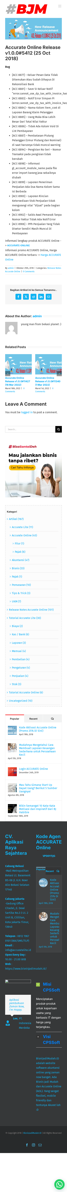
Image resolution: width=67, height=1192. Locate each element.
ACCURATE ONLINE (18, 245)
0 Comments (29, 271)
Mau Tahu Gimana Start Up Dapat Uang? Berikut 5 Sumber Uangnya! (38, 788)
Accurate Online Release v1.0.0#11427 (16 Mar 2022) (17, 381)
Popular (14, 718)
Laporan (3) (19, 642)
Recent (33, 718)
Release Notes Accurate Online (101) (31, 609)
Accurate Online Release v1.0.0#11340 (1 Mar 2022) (47, 381)
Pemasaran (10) (21, 585)
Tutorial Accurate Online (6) (26, 692)
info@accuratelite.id (18, 950)
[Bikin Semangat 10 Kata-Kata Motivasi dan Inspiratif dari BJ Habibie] (12, 806)
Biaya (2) (17, 626)
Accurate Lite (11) (22, 527)
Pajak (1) (17, 576)
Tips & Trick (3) (21, 593)
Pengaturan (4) (21, 667)
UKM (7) (16, 601)
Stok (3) (16, 684)
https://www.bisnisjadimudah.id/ (26, 968)
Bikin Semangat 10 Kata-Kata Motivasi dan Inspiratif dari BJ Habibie (37, 809)
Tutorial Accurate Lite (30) (25, 618)
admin (11, 268)
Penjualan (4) (20, 676)
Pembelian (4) (20, 659)
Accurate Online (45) (24, 535)
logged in (27, 412)
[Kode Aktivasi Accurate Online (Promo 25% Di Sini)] (12, 728)
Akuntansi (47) (20, 560)
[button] (7, 373)
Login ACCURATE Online (33, 768)
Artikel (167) (16, 519)
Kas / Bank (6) (20, 634)
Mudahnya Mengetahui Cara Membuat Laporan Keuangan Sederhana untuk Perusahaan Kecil (37, 749)
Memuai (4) (19, 651)
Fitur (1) (19, 543)
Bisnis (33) (18, 568)
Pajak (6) (20, 551)
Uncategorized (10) (20, 700)
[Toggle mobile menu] (60, 6)
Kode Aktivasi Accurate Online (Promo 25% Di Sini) (37, 729)
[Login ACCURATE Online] (12, 769)
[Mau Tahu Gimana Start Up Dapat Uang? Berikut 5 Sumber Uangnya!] (12, 785)
